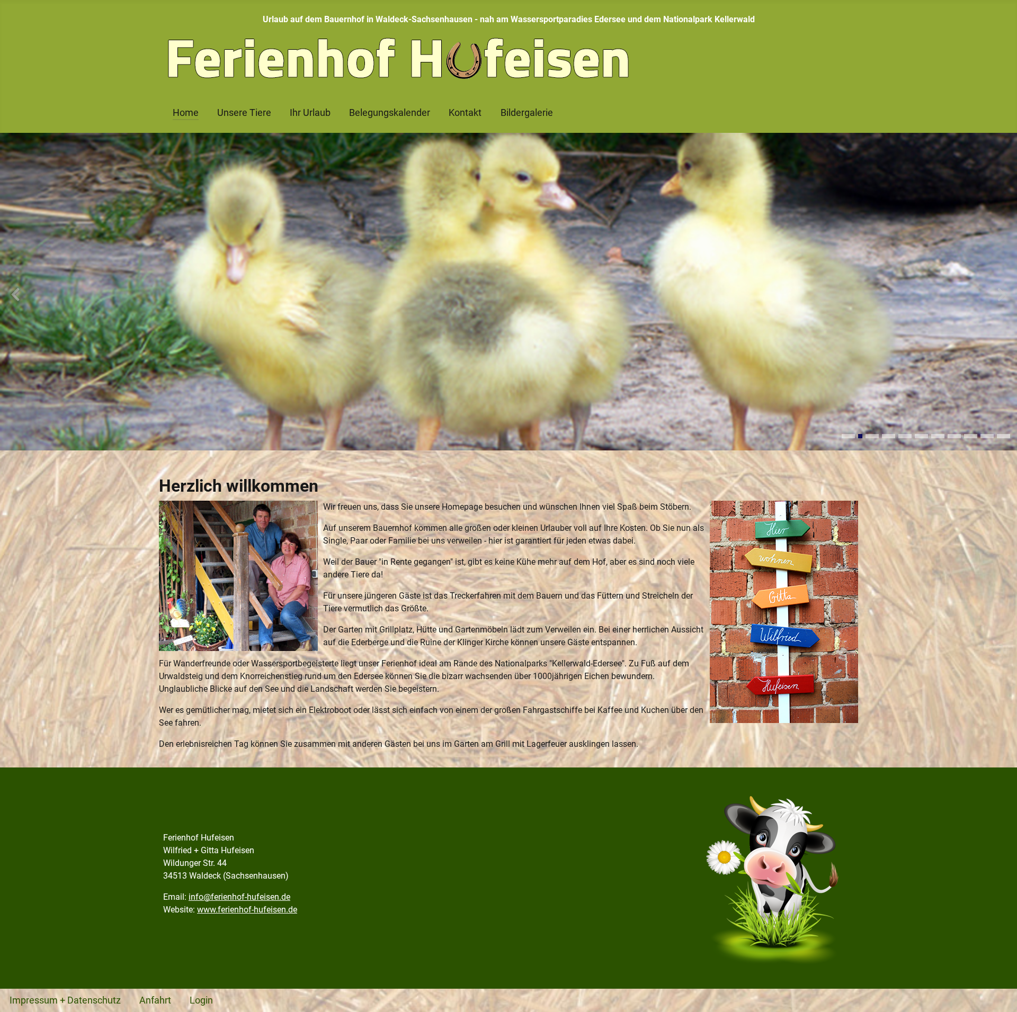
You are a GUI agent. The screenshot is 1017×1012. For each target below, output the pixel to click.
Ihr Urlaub (310, 112)
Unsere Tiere (244, 112)
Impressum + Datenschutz (65, 1000)
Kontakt (465, 112)
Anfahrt (155, 1000)
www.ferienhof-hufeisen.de (247, 910)
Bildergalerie (527, 112)
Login (201, 1000)
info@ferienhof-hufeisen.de (239, 897)
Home (186, 112)
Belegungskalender (389, 112)
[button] (848, 436)
